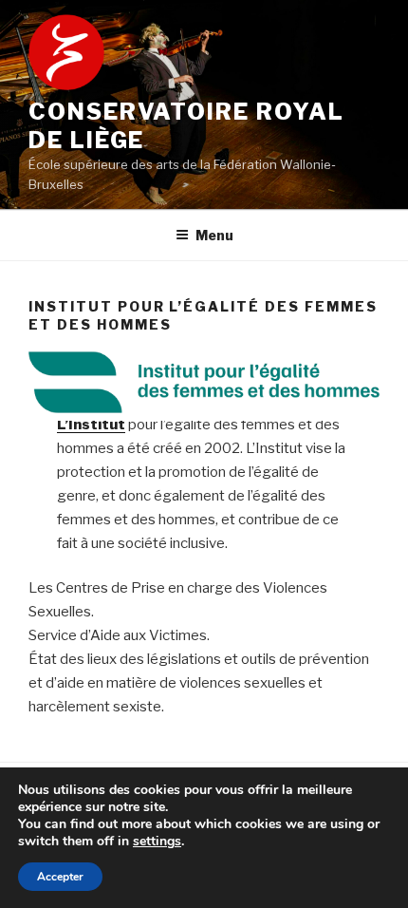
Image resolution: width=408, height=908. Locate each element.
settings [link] (157, 841)
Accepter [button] (60, 876)
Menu (214, 235)
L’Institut (91, 424)
